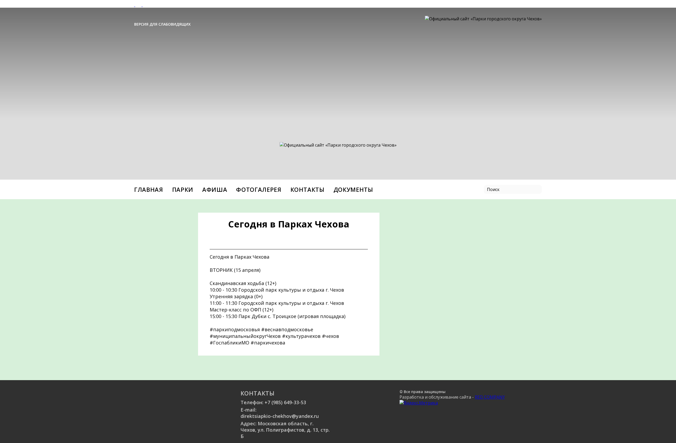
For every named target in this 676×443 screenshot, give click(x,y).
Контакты (307, 189)
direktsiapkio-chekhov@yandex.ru (280, 416)
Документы (353, 189)
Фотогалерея (258, 189)
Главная (148, 189)
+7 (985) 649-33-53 (285, 402)
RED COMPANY (490, 397)
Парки (182, 189)
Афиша (214, 189)
